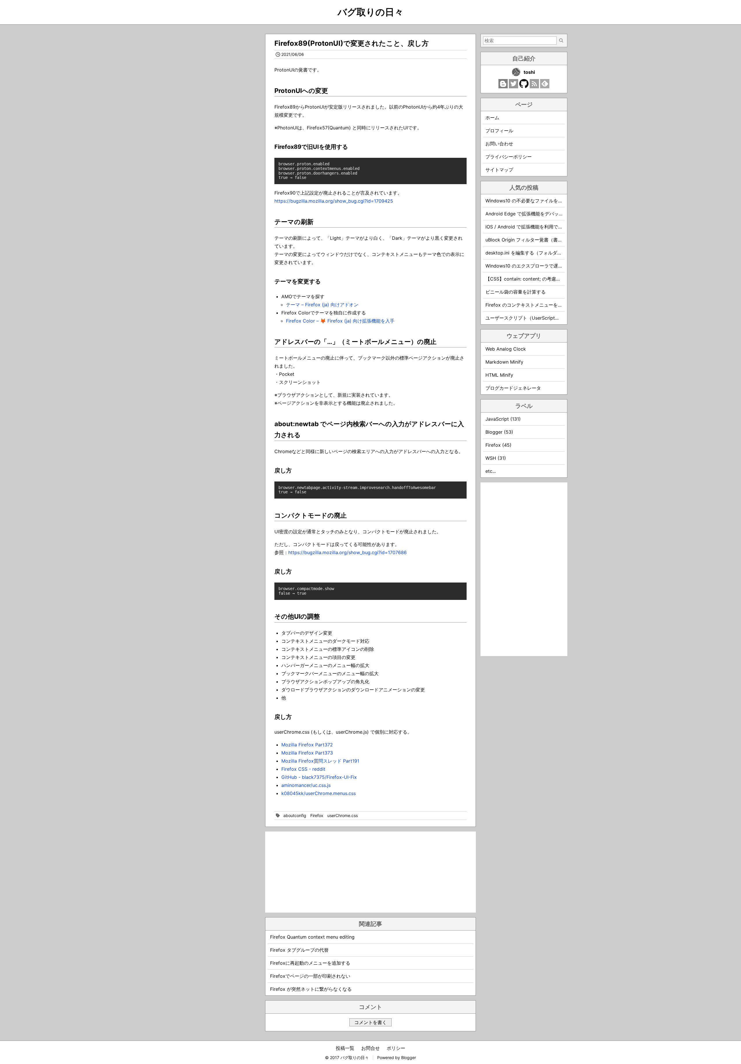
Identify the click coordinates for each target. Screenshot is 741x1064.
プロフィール (499, 130)
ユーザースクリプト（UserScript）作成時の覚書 (536, 318)
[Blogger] (503, 86)
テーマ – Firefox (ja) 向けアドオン (322, 304)
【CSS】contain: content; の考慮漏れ (525, 279)
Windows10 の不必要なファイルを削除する (531, 201)
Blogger (408, 1057)
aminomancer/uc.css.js (306, 785)
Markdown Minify (504, 362)
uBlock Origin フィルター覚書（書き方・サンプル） (540, 240)
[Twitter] (513, 86)
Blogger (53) (499, 432)
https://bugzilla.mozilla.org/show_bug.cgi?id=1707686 (347, 552)
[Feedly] (545, 86)
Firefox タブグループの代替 (299, 950)
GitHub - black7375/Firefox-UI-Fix (319, 777)
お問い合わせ (499, 143)
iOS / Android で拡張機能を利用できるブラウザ (535, 227)
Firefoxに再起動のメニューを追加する (310, 963)
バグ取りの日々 (370, 12)
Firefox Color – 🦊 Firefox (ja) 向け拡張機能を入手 (340, 321)
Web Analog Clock (505, 349)
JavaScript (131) (503, 419)
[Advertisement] (370, 872)
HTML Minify (499, 375)
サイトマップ (499, 170)
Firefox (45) (498, 445)
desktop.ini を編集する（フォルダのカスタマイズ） (539, 253)
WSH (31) (495, 458)
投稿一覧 (345, 1048)
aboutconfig (294, 815)
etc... (490, 471)
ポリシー (396, 1048)
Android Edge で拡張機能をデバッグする (529, 214)
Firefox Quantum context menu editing (312, 937)
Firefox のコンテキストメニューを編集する (530, 305)
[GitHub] (524, 86)
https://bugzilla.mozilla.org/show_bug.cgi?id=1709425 (333, 201)
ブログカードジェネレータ (513, 388)
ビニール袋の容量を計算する (515, 292)
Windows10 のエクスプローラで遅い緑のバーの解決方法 (544, 266)
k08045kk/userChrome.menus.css (318, 793)
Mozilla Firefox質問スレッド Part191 (320, 761)
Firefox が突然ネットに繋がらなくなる (311, 989)
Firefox (316, 815)
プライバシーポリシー (508, 157)
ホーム (492, 117)
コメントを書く (370, 1022)
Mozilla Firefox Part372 (307, 745)
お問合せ (370, 1048)
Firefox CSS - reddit (303, 769)
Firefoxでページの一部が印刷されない (310, 976)
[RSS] (534, 86)
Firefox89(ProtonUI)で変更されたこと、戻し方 (351, 43)
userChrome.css (342, 815)
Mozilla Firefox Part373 (307, 753)
